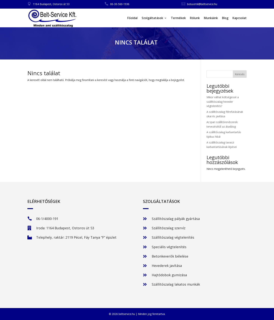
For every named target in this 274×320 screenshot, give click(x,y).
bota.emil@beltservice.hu (202, 4)
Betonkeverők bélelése (170, 256)
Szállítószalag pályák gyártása (176, 218)
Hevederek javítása (167, 265)
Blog (225, 18)
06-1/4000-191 (47, 218)
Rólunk (195, 18)
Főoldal (132, 18)
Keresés (240, 74)
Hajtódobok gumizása (169, 275)
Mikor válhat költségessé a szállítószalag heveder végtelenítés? (223, 101)
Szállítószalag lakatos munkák (176, 284)
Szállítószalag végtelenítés (173, 237)
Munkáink (211, 18)
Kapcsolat (239, 18)
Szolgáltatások (152, 18)
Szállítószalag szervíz (168, 228)
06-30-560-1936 (119, 4)
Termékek (178, 18)
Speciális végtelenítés (169, 247)
